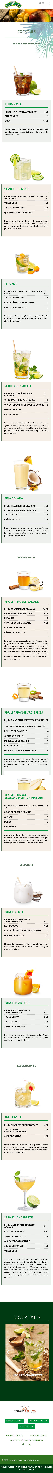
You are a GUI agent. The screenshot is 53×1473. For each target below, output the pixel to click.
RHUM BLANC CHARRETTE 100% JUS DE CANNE (23, 292)
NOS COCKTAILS (26, 1427)
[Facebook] (40, 3)
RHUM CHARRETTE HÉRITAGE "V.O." (21, 1125)
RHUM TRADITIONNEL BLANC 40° (20, 506)
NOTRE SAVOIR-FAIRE (39, 1421)
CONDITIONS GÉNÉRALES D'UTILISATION (26, 1440)
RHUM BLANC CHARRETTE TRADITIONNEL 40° (17, 920)
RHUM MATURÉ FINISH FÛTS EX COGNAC (19, 1226)
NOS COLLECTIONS (14, 1421)
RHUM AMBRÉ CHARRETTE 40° (19, 613)
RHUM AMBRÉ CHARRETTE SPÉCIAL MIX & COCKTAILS (23, 197)
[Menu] (48, 3)
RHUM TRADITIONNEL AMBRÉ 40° (21, 112)
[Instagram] (43, 3)
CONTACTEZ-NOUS (14, 1436)
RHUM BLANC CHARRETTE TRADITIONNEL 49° (24, 721)
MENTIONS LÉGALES (38, 1436)
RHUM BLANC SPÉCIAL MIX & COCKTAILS (18, 394)
